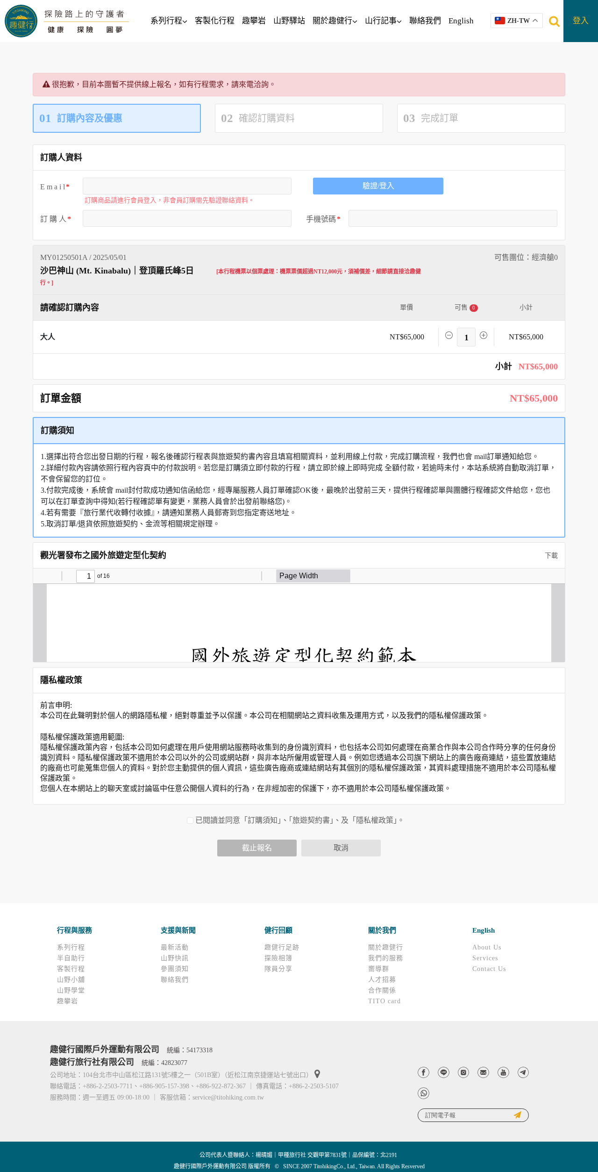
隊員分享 (278, 968)
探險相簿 (278, 958)
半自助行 (71, 958)
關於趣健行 (332, 20)
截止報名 (257, 848)
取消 (341, 848)
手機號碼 (321, 219)
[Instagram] (464, 1072)
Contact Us (489, 968)
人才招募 (382, 979)
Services (485, 958)
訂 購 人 (53, 219)
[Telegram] (523, 1072)
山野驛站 (289, 20)
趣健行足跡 (281, 947)
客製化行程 (215, 20)
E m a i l (52, 187)
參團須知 (175, 968)
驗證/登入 (378, 186)
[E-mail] (483, 1072)
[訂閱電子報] (473, 1115)
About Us (486, 947)
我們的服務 (385, 958)
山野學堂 (71, 990)
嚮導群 (378, 968)
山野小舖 (71, 979)
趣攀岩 (254, 20)
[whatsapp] (423, 1093)
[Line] (444, 1072)
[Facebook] (423, 1072)
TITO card (384, 1001)
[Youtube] (503, 1072)
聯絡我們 (425, 20)
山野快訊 (175, 958)
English (461, 20)
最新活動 (175, 947)
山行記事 (381, 20)
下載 (550, 555)
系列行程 (166, 20)
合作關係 (382, 990)
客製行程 (71, 968)
